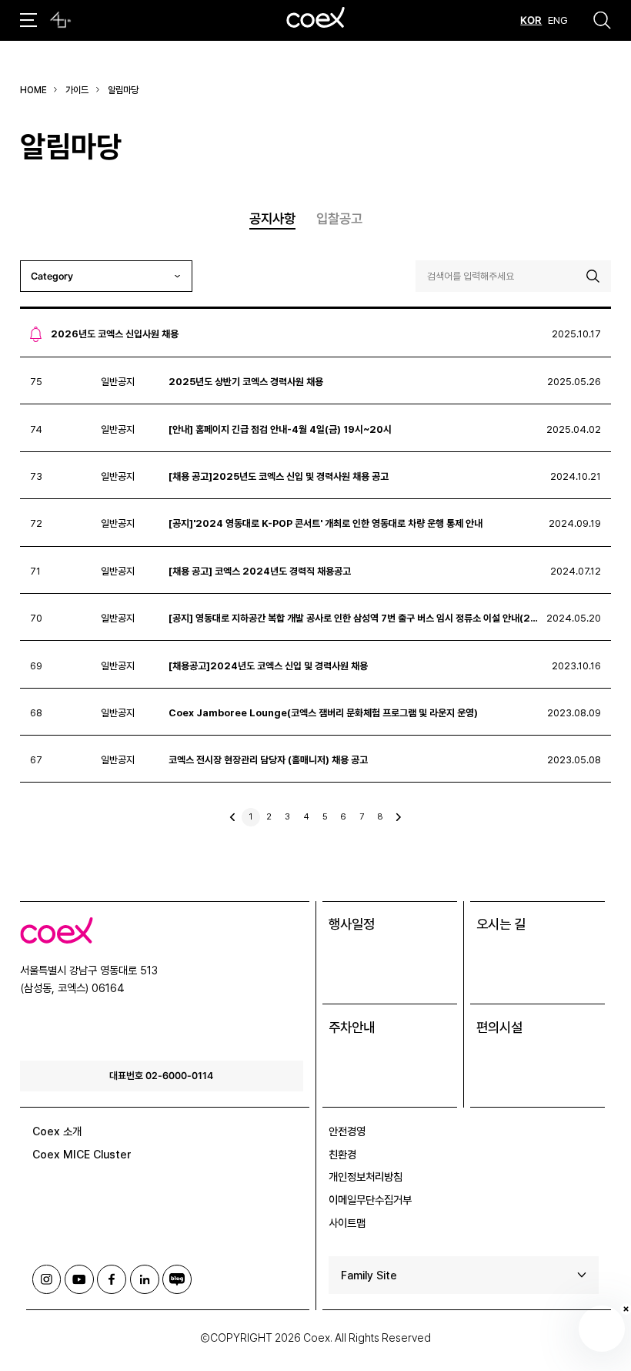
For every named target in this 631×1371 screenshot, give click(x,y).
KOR (531, 20)
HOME (33, 90)
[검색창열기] (602, 20)
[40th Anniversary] (60, 20)
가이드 (76, 90)
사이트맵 (347, 1222)
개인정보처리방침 (365, 1176)
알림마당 (123, 90)
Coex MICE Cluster (82, 1154)
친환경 (342, 1154)
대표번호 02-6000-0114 (161, 1075)
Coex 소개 (57, 1131)
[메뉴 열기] (28, 20)
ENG (558, 20)
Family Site (369, 1275)
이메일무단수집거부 (370, 1199)
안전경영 (347, 1131)
